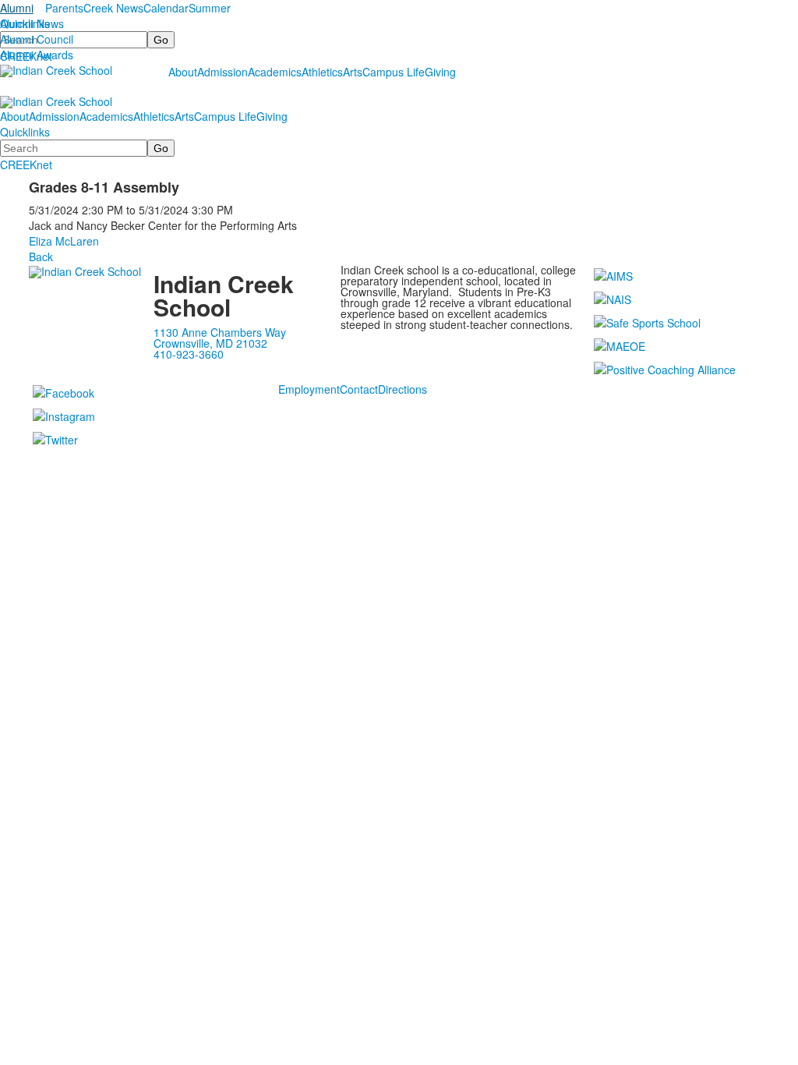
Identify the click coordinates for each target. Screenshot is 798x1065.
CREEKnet (26, 164)
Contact (359, 389)
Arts (352, 72)
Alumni (17, 8)
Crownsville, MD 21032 (210, 343)
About (182, 72)
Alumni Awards (36, 54)
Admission (222, 72)
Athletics (322, 72)
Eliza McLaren (64, 241)
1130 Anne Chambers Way (220, 332)
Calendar (166, 8)
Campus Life (393, 72)
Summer (210, 8)
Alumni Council (36, 39)
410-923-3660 (189, 354)
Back (41, 256)
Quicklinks (25, 23)
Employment (309, 389)
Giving (440, 72)
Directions (402, 389)
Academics (275, 72)
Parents (64, 8)
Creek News (113, 8)
